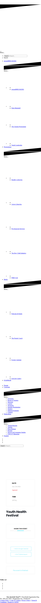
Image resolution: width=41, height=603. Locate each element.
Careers (10, 404)
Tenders (10, 409)
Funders (6, 436)
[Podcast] (26, 312)
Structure (10, 402)
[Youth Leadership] (26, 143)
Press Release (12, 429)
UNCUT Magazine (13, 434)
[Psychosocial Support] (26, 227)
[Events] (26, 358)
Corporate (7, 387)
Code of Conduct (15, 600)
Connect (10, 412)
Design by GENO (13, 602)
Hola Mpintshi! (16, 108)
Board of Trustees (13, 400)
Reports (10, 430)
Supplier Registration (14, 407)
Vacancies (11, 405)
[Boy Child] (26, 251)
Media (6, 279)
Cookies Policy (4, 600)
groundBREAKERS (10, 61)
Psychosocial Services (18, 229)
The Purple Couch (17, 338)
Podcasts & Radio (16, 314)
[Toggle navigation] (1, 51)
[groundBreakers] (26, 87)
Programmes (7, 147)
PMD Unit (14, 278)
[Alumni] (26, 125)
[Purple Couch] (26, 336)
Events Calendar (16, 360)
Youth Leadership (16, 145)
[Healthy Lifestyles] (26, 178)
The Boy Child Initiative (18, 253)
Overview (11, 398)
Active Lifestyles (16, 204)
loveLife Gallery (16, 378)
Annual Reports (12, 425)
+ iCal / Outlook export (21, 554)
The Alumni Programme (18, 126)
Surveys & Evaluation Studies (17, 432)
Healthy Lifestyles (16, 180)
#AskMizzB (7, 380)
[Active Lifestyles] (26, 202)
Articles (10, 427)
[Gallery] (26, 377)
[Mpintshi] (26, 106)
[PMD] (26, 276)
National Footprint (13, 410)
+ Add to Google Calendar (21, 549)
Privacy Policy (26, 600)
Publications (7, 414)
